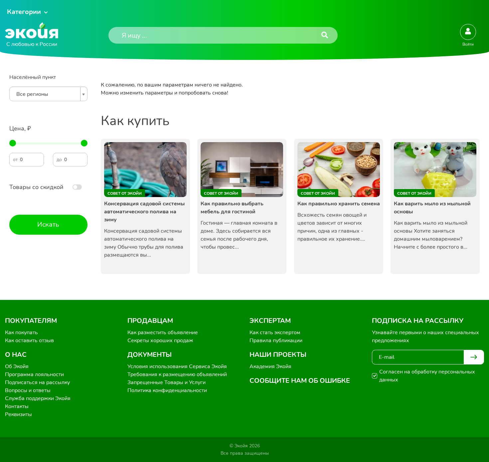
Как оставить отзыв (29, 340)
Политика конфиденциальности (167, 390)
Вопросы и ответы (28, 390)
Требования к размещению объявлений (177, 374)
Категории (24, 11)
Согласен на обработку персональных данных (427, 375)
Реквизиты (18, 414)
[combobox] (48, 94)
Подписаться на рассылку (37, 382)
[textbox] (46, 94)
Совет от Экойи (124, 193)
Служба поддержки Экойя (38, 398)
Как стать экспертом (274, 332)
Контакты (17, 406)
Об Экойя (17, 366)
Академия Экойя (270, 366)
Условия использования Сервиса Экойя (177, 366)
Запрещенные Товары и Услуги (166, 382)
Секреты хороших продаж (160, 340)
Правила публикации (275, 340)
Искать (48, 224)
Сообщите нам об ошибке (299, 380)
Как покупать (21, 332)
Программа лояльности (34, 374)
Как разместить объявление (162, 332)
